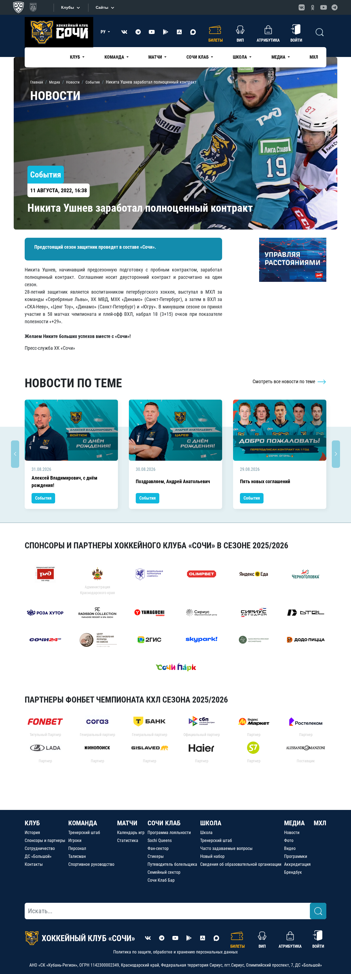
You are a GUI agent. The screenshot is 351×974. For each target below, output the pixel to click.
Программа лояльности (169, 832)
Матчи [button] (155, 57)
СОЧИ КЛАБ (164, 823)
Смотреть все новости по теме (284, 381)
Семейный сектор (164, 872)
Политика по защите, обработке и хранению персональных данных (175, 952)
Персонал (77, 848)
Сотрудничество (40, 848)
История (32, 832)
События (43, 498)
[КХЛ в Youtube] (323, 7)
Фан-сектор (158, 848)
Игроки (74, 840)
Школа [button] (240, 57)
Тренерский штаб (84, 832)
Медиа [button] (279, 57)
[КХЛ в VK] (301, 7)
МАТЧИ (127, 823)
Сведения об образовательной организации (240, 864)
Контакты (34, 864)
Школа (206, 832)
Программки (295, 856)
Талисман (77, 856)
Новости (291, 832)
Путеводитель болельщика (172, 864)
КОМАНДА (82, 823)
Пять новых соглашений (265, 481)
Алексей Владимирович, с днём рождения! (64, 481)
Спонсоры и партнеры (45, 840)
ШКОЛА (210, 823)
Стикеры (156, 856)
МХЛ (314, 57)
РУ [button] (104, 32)
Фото (288, 840)
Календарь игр (131, 832)
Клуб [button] (75, 57)
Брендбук (293, 872)
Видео (290, 848)
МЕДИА (294, 823)
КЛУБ (32, 823)
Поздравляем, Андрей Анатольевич (173, 481)
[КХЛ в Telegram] (334, 7)
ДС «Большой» (38, 856)
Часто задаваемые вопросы (226, 848)
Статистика (127, 840)
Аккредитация (297, 864)
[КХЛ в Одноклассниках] (312, 7)
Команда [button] (114, 57)
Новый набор (212, 856)
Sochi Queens (160, 840)
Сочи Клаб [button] (198, 57)
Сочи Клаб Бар (161, 880)
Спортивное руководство (91, 864)
